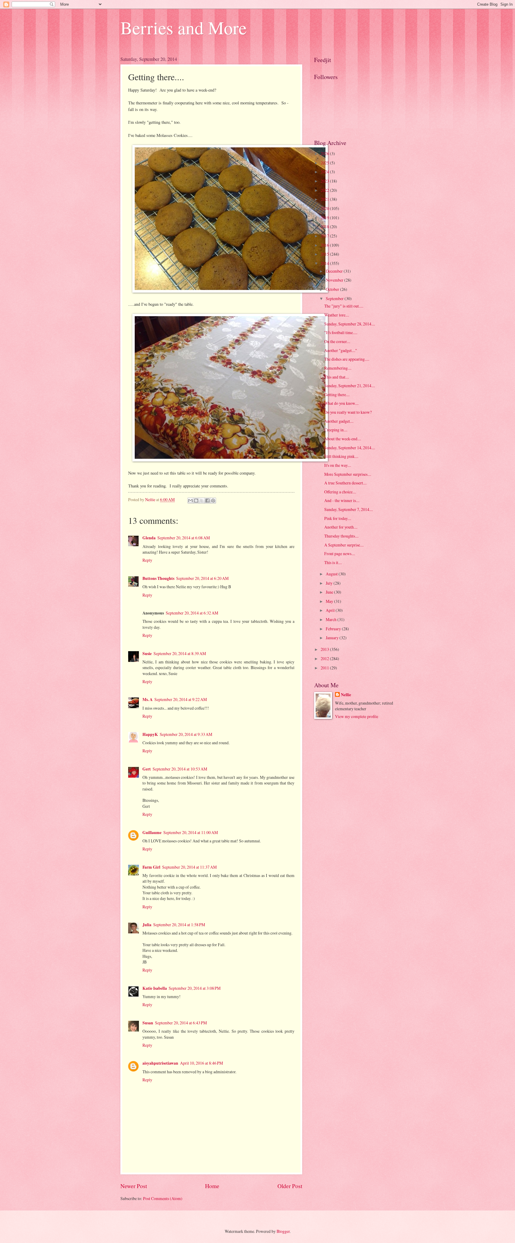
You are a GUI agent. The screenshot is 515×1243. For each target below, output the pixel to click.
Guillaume (152, 833)
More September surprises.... (347, 474)
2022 (325, 190)
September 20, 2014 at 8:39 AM (179, 653)
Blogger (283, 1231)
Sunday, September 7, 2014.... (348, 509)
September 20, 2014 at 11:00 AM (190, 832)
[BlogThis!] (196, 501)
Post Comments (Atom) (162, 1198)
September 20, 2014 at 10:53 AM (180, 769)
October (333, 289)
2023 (325, 181)
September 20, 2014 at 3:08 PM (195, 988)
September (335, 298)
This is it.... (333, 562)
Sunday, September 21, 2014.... (349, 385)
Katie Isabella (154, 988)
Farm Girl (151, 867)
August (332, 574)
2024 (325, 172)
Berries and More (183, 27)
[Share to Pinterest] (213, 501)
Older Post (289, 1186)
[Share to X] (202, 501)
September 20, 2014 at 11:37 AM (189, 867)
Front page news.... (339, 553)
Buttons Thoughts (158, 578)
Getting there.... (337, 394)
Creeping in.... (335, 430)
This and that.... (336, 377)
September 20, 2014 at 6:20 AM (202, 578)
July (329, 583)
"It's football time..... (340, 332)
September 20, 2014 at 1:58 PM (179, 924)
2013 (325, 649)
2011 (325, 668)
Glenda (149, 538)
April (331, 610)
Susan (147, 1023)
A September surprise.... (344, 545)
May (330, 601)
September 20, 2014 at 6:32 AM (192, 613)
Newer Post (133, 1186)
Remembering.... (337, 368)
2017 (325, 236)
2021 (325, 199)
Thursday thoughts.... (341, 536)
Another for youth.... (340, 527)
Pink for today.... (337, 518)
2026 (325, 153)
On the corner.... (337, 341)
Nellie (346, 695)
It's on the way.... (337, 465)
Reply (147, 560)
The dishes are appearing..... (346, 359)
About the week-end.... (342, 438)
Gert (146, 769)
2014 (325, 263)
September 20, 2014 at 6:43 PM (181, 1023)
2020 (325, 208)
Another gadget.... (338, 421)
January (332, 637)
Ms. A (147, 699)
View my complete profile (356, 716)
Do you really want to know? (348, 412)
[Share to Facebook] (207, 501)
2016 (325, 245)
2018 (325, 226)
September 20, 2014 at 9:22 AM (180, 699)
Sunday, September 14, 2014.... (349, 447)
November (335, 280)
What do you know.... (341, 403)
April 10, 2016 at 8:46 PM (201, 1063)
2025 (325, 163)
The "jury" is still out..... (343, 306)
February (334, 628)
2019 (325, 217)
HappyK (150, 734)
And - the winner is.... (341, 500)
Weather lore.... (336, 315)
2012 (325, 658)
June (330, 592)
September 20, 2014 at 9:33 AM (186, 734)
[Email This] (190, 501)
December (335, 271)
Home (212, 1186)
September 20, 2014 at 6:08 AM (183, 538)
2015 (325, 254)
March (331, 619)
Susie (147, 654)
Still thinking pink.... (341, 456)
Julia (146, 925)
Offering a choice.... (340, 492)
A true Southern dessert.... (345, 483)
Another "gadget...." (340, 350)
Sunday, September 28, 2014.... (349, 324)
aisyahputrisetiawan (160, 1063)
